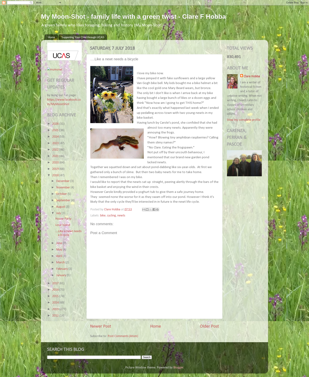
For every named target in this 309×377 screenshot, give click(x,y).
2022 (55, 149)
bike (103, 215)
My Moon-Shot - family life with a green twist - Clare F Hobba (133, 16)
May (59, 249)
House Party (63, 219)
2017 (55, 283)
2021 (55, 156)
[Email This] (144, 209)
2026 (55, 124)
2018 (55, 175)
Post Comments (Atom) (123, 336)
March (60, 262)
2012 (55, 315)
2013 (55, 309)
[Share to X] (150, 209)
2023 (55, 143)
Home (51, 37)
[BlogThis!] (147, 209)
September (63, 200)
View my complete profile (243, 120)
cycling (111, 215)
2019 (55, 169)
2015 (55, 296)
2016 (55, 290)
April (59, 256)
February (62, 269)
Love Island (62, 225)
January (61, 275)
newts (121, 215)
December (63, 181)
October (62, 194)
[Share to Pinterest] (157, 209)
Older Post (209, 326)
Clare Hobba (252, 76)
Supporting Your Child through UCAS (82, 37)
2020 (55, 162)
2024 (55, 136)
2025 (55, 130)
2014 (55, 302)
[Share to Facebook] (154, 209)
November (63, 187)
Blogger (178, 367)
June (59, 243)
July (59, 213)
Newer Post (100, 326)
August (61, 207)
